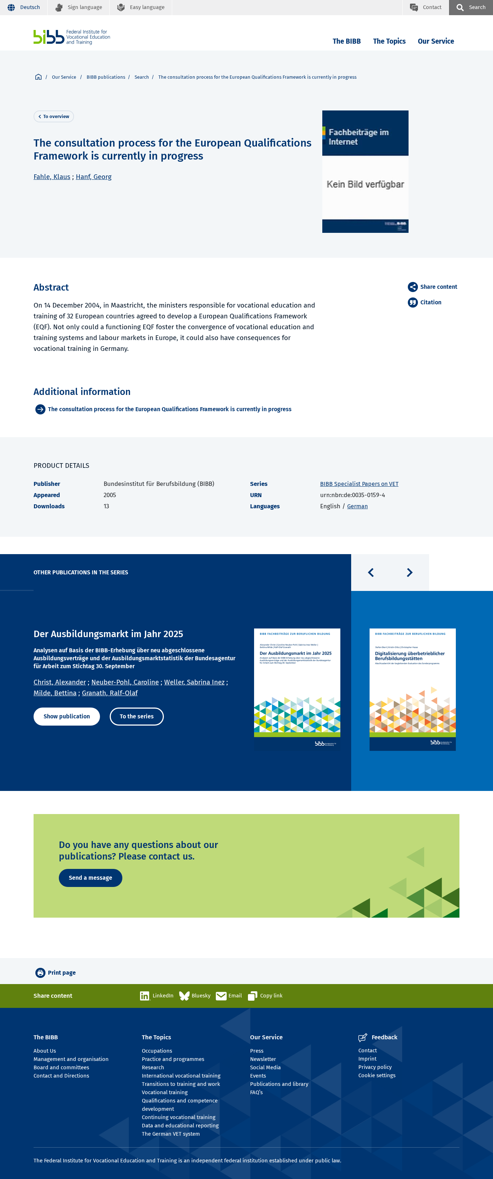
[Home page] (38, 77)
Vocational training (165, 1092)
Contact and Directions (61, 1076)
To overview (56, 116)
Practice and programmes (173, 1059)
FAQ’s (256, 1092)
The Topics (389, 41)
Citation (430, 302)
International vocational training (181, 1076)
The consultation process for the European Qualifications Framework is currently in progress (170, 409)
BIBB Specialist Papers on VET (359, 483)
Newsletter (263, 1059)
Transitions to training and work (181, 1084)
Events (258, 1076)
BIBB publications (106, 77)
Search (142, 77)
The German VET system (171, 1134)
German (357, 506)
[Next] (409, 572)
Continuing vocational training (178, 1117)
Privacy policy (375, 1067)
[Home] (72, 37)
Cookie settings (377, 1075)
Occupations (157, 1051)
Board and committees (61, 1067)
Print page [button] (62, 972)
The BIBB (347, 41)
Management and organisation (71, 1059)
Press (256, 1051)
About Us (45, 1051)
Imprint (367, 1059)
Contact (367, 1050)
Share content (438, 286)
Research (153, 1067)
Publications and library (279, 1084)
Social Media (265, 1067)
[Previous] (370, 572)
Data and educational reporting (180, 1125)
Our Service (436, 41)
